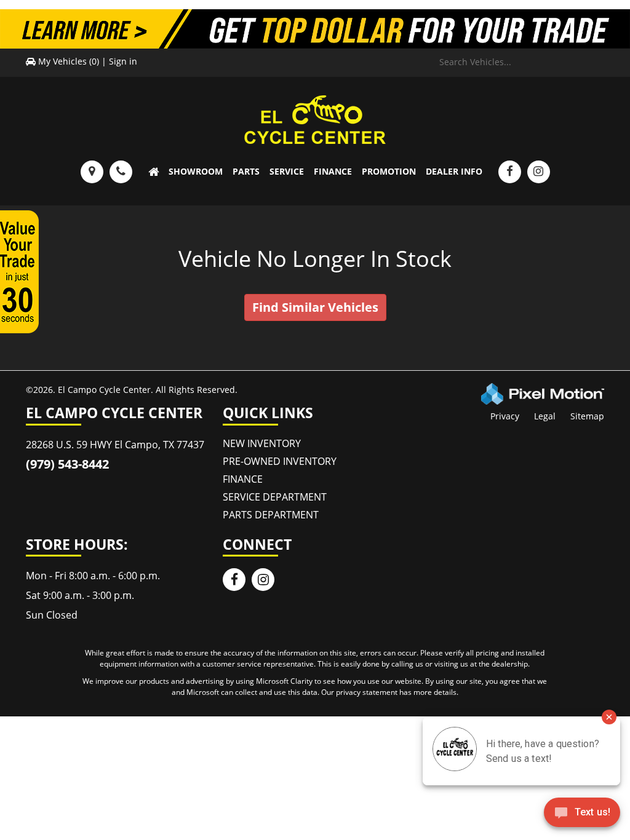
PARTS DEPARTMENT (271, 514)
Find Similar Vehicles (315, 307)
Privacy (504, 416)
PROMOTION (389, 171)
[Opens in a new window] (509, 171)
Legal (545, 416)
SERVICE (286, 171)
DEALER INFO (454, 171)
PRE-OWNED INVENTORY (280, 461)
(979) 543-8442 (67, 464)
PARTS (246, 171)
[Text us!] (582, 815)
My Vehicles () (69, 61)
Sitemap (587, 416)
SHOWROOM (196, 171)
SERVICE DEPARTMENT (275, 497)
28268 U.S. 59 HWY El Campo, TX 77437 (115, 444)
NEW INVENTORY (262, 443)
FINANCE (333, 171)
